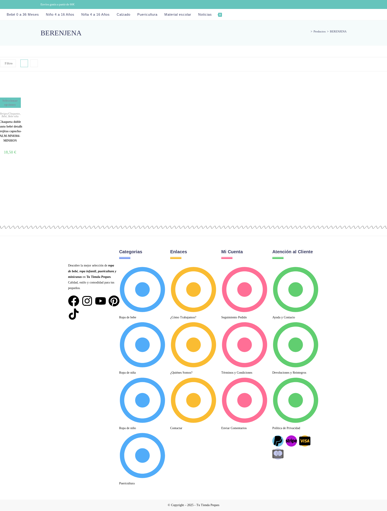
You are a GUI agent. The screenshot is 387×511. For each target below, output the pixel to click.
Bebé (4, 116)
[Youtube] (100, 301)
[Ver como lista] (34, 63)
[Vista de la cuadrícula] (24, 63)
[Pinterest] (114, 301)
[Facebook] (73, 301)
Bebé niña (13, 116)
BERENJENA (338, 31)
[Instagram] (87, 301)
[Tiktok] (73, 314)
